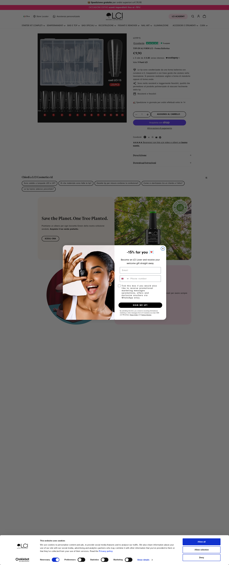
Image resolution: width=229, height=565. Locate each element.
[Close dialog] (163, 249)
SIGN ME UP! (140, 305)
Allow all (202, 542)
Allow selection (202, 550)
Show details (143, 560)
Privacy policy (106, 551)
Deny (201, 557)
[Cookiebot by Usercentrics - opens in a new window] (22, 560)
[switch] (81, 560)
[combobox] (124, 279)
